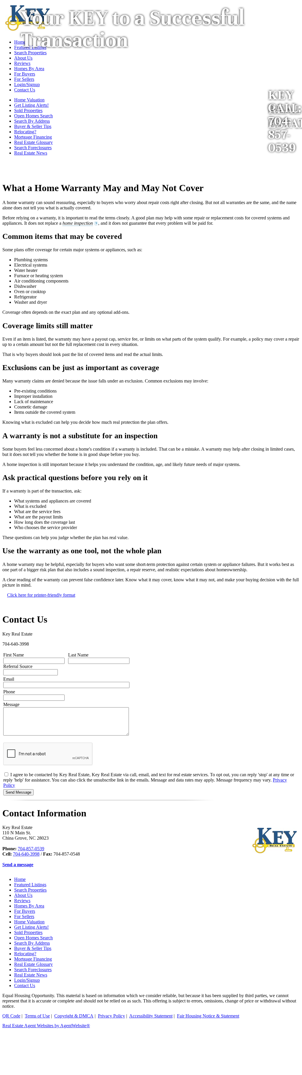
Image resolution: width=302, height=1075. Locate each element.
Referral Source (17, 666)
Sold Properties (28, 932)
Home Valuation (29, 921)
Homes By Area (29, 905)
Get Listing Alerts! (31, 927)
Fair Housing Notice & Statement (208, 1015)
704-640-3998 (26, 853)
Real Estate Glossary (33, 142)
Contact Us (24, 985)
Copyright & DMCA (73, 1015)
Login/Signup (27, 980)
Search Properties (30, 889)
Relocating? (25, 131)
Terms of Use (37, 1015)
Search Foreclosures (33, 147)
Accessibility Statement (151, 1015)
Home (20, 879)
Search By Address (32, 121)
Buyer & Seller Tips (32, 126)
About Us (23, 895)
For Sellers (24, 916)
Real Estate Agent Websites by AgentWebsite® (46, 1025)
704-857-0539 (31, 848)
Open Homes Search (33, 115)
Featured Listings (30, 884)
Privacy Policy (111, 1015)
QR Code (11, 1015)
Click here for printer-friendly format (41, 595)
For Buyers (24, 911)
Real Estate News (30, 152)
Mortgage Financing (33, 136)
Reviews (22, 900)
